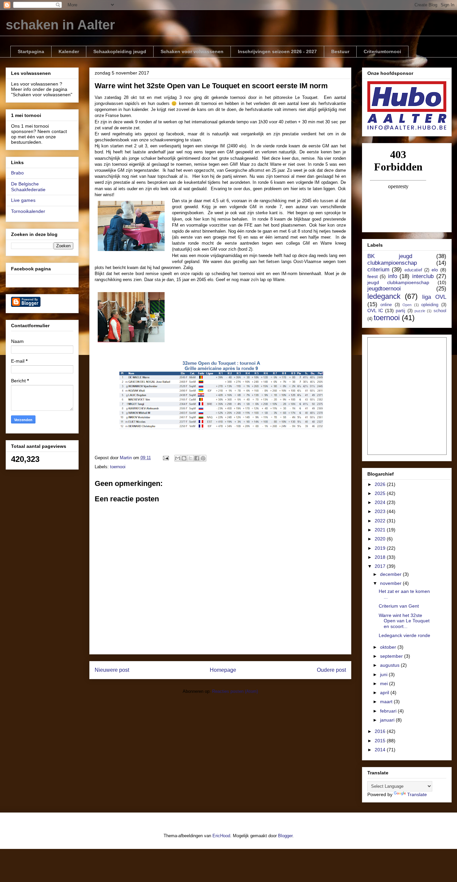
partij (400, 310)
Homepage (223, 670)
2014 (381, 749)
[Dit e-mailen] (177, 458)
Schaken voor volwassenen (192, 51)
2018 (381, 557)
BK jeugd (389, 256)
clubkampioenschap (392, 263)
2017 (381, 566)
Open (407, 305)
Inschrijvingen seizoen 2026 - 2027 (277, 51)
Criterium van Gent (399, 606)
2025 (381, 493)
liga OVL (434, 297)
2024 (381, 502)
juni (384, 674)
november (391, 583)
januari (388, 720)
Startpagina (31, 51)
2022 (381, 520)
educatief (413, 270)
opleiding (429, 304)
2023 (381, 511)
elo (435, 269)
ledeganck (383, 296)
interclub (423, 276)
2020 (381, 538)
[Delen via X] (190, 458)
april (385, 692)
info (392, 276)
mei (384, 683)
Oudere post (331, 670)
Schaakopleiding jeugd (119, 51)
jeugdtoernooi (384, 288)
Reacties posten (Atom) (235, 691)
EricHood (221, 835)
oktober (388, 647)
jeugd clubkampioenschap (398, 282)
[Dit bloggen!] (184, 458)
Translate (417, 794)
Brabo (17, 172)
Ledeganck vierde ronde (404, 635)
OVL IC (375, 310)
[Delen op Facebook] (196, 458)
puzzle (420, 311)
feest (372, 276)
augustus (390, 665)
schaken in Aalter (60, 24)
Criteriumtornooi (382, 51)
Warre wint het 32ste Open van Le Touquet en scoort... (404, 621)
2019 (381, 548)
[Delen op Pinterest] (203, 458)
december (391, 574)
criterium (378, 269)
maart (387, 701)
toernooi (117, 466)
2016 (381, 731)
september (392, 656)
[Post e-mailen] (166, 457)
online (386, 304)
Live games (23, 200)
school (440, 310)
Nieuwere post (112, 670)
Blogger (285, 835)
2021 (381, 529)
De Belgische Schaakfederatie (28, 186)
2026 (381, 484)
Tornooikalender (28, 211)
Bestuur (340, 51)
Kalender (69, 51)
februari (389, 711)
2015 (381, 740)
